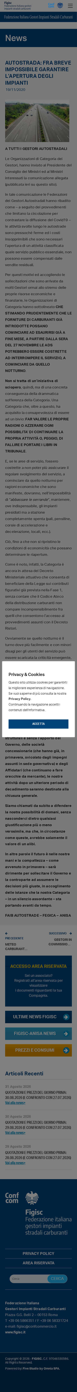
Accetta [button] (38, 724)
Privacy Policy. (20, 699)
